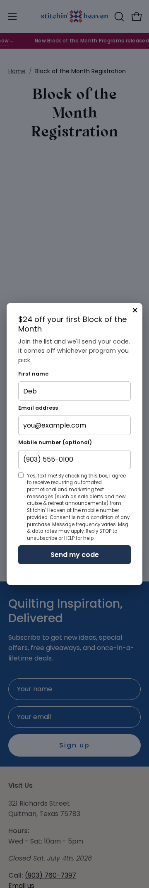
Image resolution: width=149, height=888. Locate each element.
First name (33, 373)
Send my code (74, 554)
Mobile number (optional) (55, 442)
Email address (38, 407)
